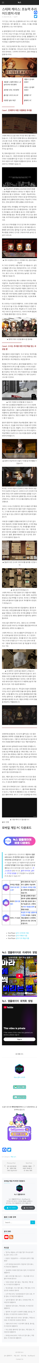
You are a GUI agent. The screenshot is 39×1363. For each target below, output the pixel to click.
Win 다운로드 (12, 1207)
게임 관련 (16, 1355)
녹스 (19, 2)
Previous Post (12, 1166)
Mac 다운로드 (29, 1207)
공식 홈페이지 (8, 1355)
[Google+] (36, 18)
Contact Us (19, 1359)
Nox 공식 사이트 (19, 1077)
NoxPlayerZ (31, 1355)
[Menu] (3, 2)
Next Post (27, 1166)
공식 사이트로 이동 (22, 933)
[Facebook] (36, 12)
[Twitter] (36, 16)
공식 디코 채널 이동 (22, 938)
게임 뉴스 (13, 1156)
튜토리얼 (23, 1355)
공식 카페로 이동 (21, 935)
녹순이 (15, 17)
